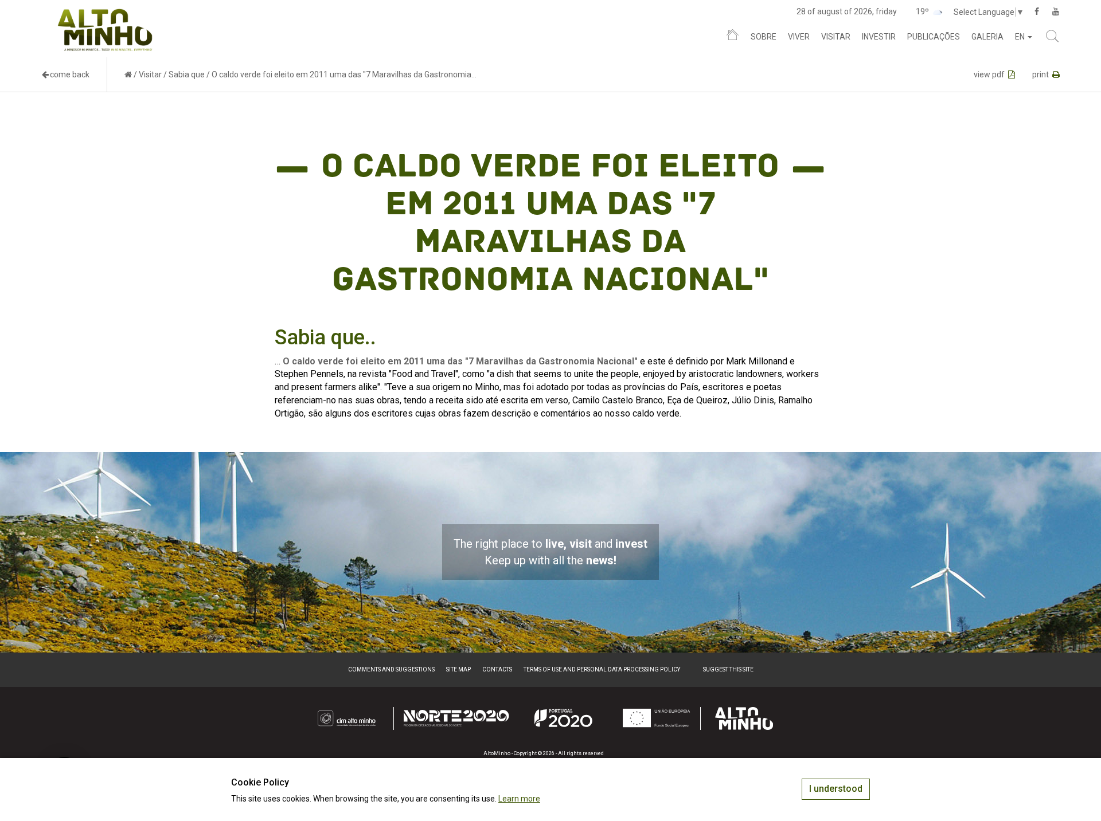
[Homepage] (732, 37)
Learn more (519, 798)
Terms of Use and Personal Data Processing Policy (602, 669)
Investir (879, 36)
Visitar (835, 36)
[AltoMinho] (105, 14)
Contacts (497, 669)
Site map (458, 669)
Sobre (763, 36)
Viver (799, 36)
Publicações (933, 36)
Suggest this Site (728, 669)
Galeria (987, 36)
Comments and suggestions (391, 669)
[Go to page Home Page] (128, 74)
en (1020, 36)
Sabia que (187, 74)
